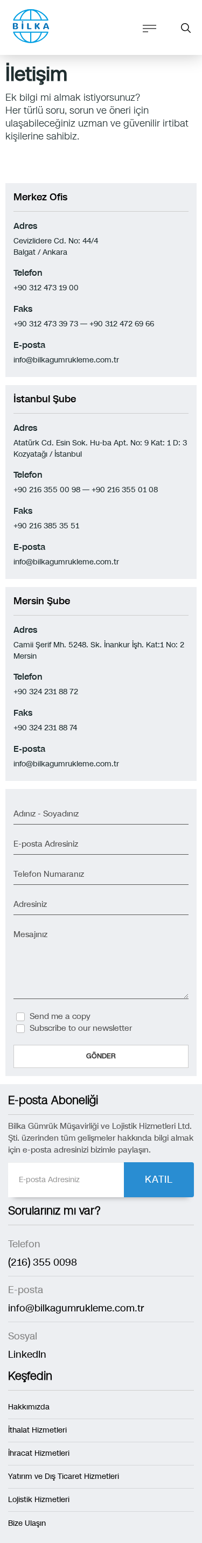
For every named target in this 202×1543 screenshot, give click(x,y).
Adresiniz (30, 904)
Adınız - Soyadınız (46, 813)
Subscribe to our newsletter (81, 1028)
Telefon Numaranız (48, 874)
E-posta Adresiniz (45, 844)
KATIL (159, 1179)
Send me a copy (60, 1016)
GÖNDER (101, 1056)
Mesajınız (30, 934)
